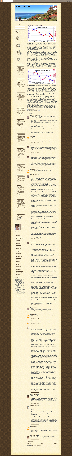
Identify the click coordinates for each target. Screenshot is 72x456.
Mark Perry (18, 261)
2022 (17, 37)
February (18, 217)
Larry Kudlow (18, 258)
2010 (17, 51)
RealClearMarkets (19, 264)
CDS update (19, 93)
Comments (18, 28)
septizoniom (33, 169)
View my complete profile (22, 227)
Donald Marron (18, 245)
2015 (17, 45)
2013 (17, 47)
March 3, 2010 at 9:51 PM (35, 312)
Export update (19, 165)
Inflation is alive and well (21, 149)
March (18, 62)
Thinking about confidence (21, 72)
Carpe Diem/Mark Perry (20, 238)
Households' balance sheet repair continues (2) (21, 176)
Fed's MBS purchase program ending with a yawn (21, 154)
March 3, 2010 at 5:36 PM (35, 142)
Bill (32, 136)
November (18, 53)
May (17, 60)
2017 (17, 43)
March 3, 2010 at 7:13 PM (35, 172)
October (18, 54)
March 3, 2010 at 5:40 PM (35, 152)
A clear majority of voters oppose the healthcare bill (21, 134)
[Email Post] (39, 110)
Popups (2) (18, 171)
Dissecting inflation (20, 83)
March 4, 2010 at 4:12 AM (35, 392)
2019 (17, 40)
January (18, 218)
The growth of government (21, 140)
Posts (17, 26)
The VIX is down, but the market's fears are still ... (21, 151)
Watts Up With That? (19, 272)
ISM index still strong (20, 216)
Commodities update (20, 123)
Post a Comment (30, 441)
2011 (17, 50)
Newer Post (29, 443)
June (18, 59)
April (17, 61)
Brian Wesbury (18, 233)
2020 (17, 39)
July (17, 58)
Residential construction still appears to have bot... (20, 160)
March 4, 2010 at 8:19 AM (35, 403)
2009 (17, 219)
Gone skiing (19, 185)
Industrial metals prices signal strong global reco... (20, 74)
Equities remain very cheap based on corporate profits (21, 97)
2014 (17, 46)
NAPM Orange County (20, 148)
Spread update (19, 181)
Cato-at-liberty (18, 240)
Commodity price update (21, 164)
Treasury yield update (20, 116)
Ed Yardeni (18, 246)
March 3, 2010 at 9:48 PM (35, 238)
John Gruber (18, 253)
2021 (17, 38)
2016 (17, 44)
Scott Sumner (18, 269)
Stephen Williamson (19, 271)
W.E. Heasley (34, 325)
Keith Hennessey (19, 256)
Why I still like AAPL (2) (20, 86)
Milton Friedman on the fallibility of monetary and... (20, 157)
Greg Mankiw (18, 248)
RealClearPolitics (19, 266)
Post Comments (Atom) (36, 445)
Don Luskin (18, 243)
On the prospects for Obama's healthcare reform (20, 187)
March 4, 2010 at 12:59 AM (35, 318)
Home (42, 443)
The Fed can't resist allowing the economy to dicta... (21, 167)
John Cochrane (19, 251)
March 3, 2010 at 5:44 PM (35, 167)
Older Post (55, 443)
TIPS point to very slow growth (34, 25)
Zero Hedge (18, 274)
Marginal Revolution (19, 259)
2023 (17, 36)
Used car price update (20, 180)
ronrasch (33, 426)
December (18, 52)
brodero (33, 314)
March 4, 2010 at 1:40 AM (35, 323)
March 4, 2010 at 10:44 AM (35, 424)
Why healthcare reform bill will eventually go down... (21, 81)
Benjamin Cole (34, 115)
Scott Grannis (34, 154)
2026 (17, 32)
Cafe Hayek (18, 235)
